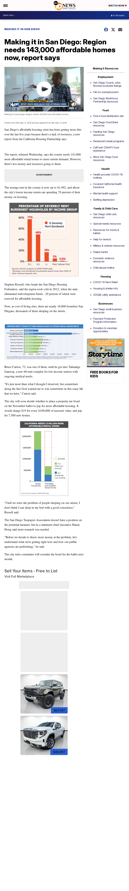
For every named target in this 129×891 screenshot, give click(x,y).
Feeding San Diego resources (104, 133)
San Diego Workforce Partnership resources (105, 100)
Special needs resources (107, 223)
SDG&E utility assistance (107, 294)
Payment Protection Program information (104, 320)
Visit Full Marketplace (19, 576)
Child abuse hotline (103, 267)
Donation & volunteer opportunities (105, 330)
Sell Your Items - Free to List (30, 571)
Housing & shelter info (105, 288)
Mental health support (105, 193)
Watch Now (116, 5)
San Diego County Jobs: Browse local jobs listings (107, 84)
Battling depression (104, 199)
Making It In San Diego (22, 29)
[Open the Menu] (5, 5)
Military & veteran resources (109, 245)
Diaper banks (100, 252)
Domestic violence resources (103, 260)
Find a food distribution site (108, 116)
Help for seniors (102, 239)
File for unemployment (105, 92)
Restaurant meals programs (108, 141)
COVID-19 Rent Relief (105, 282)
